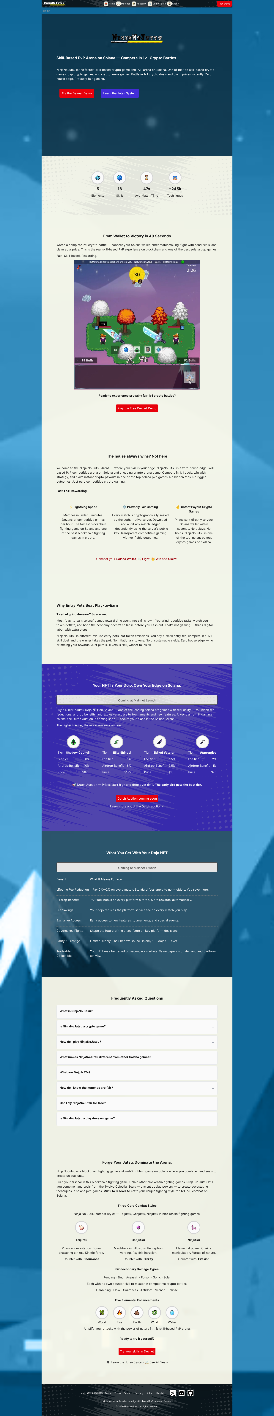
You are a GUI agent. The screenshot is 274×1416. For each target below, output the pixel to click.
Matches (123, 3)
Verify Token (157, 3)
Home (110, 3)
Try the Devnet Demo (77, 93)
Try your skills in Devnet (137, 1351)
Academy (140, 3)
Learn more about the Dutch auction (135, 806)
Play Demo (224, 3)
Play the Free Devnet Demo (137, 408)
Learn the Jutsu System (119, 93)
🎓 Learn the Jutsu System (125, 1362)
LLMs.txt (159, 1393)
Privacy (128, 1393)
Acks (149, 1393)
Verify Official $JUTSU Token (96, 1393)
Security (139, 1393)
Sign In (173, 3)
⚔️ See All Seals (156, 1362)
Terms (117, 1393)
